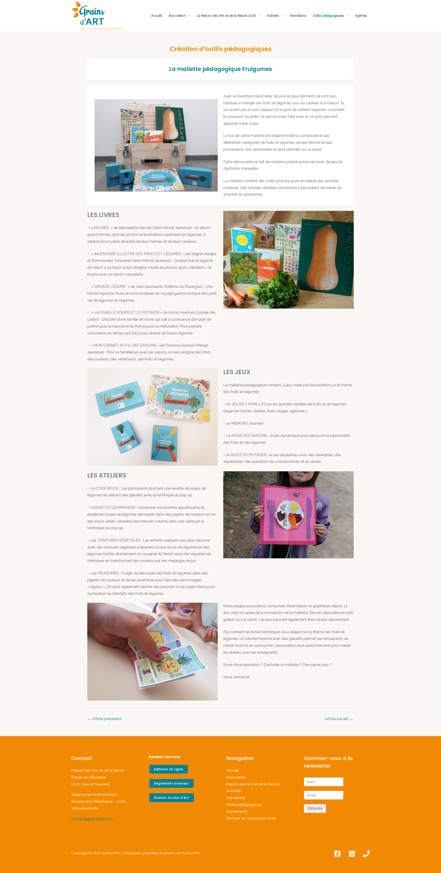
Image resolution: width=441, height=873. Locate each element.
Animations (298, 15)
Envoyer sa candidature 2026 (251, 818)
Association (177, 15)
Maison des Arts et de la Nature (252, 784)
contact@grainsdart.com (92, 819)
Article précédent (105, 719)
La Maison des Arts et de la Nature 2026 (226, 15)
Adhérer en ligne (168, 769)
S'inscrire (315, 808)
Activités (273, 15)
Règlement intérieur (171, 783)
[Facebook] (337, 853)
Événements (237, 811)
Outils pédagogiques (328, 15)
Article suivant (339, 719)
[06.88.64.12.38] (366, 853)
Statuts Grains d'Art (171, 797)
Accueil (156, 15)
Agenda (361, 15)
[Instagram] (351, 853)
